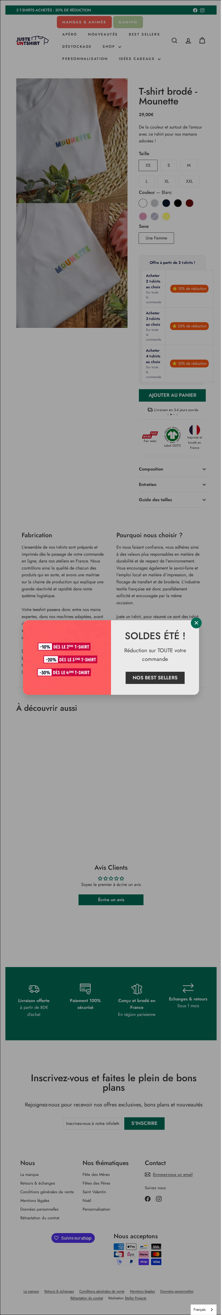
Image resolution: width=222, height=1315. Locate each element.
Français (195, 1309)
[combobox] (200, 1309)
